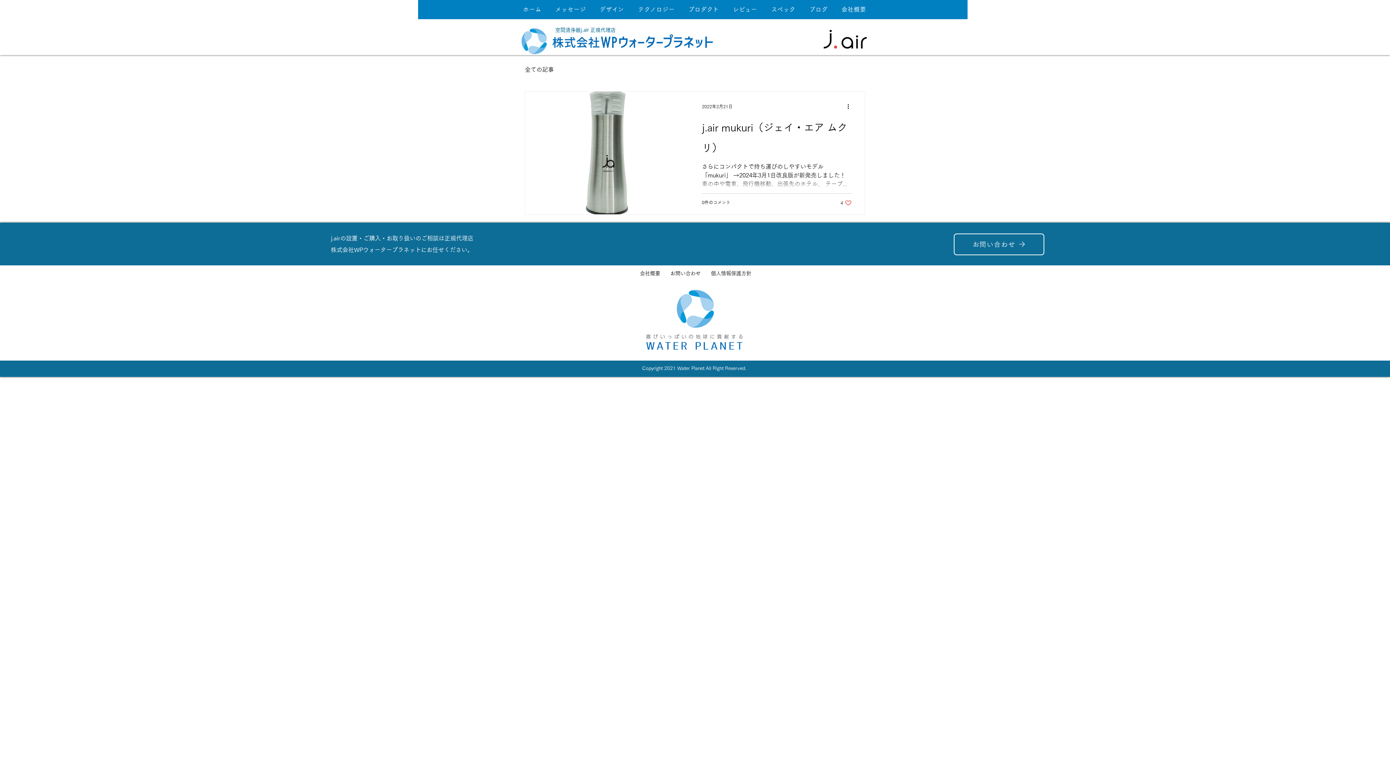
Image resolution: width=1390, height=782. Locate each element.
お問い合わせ (685, 273)
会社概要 (650, 273)
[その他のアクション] (850, 106)
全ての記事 (539, 69)
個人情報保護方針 (731, 273)
